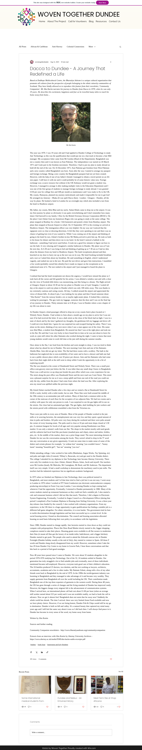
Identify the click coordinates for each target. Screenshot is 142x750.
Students (33, 644)
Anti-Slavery (57, 46)
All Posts (22, 46)
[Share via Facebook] (31, 652)
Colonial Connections (75, 46)
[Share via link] (47, 652)
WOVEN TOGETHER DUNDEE (79, 14)
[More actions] (110, 62)
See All (121, 671)
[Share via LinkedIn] (42, 652)
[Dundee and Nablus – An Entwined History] (71, 685)
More (91, 46)
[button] (120, 47)
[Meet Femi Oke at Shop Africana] (107, 685)
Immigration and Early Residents (57, 644)
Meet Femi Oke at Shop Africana (105, 699)
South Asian (41, 644)
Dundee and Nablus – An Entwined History (70, 699)
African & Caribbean (39, 46)
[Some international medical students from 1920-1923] (35, 685)
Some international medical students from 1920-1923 (33, 700)
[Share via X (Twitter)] (36, 652)
